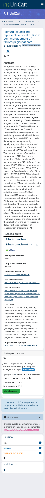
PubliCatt (12, 21)
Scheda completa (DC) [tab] (19, 244)
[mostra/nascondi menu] (42, 4)
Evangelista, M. (12, 45)
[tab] (37, 244)
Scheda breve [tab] (13, 233)
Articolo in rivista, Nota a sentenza (20, 24)
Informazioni (12, 417)
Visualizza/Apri (11, 391)
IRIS (3, 21)
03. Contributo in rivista (30, 21)
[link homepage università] (15, 4)
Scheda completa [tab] (16, 239)
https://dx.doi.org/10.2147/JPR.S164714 (22, 282)
